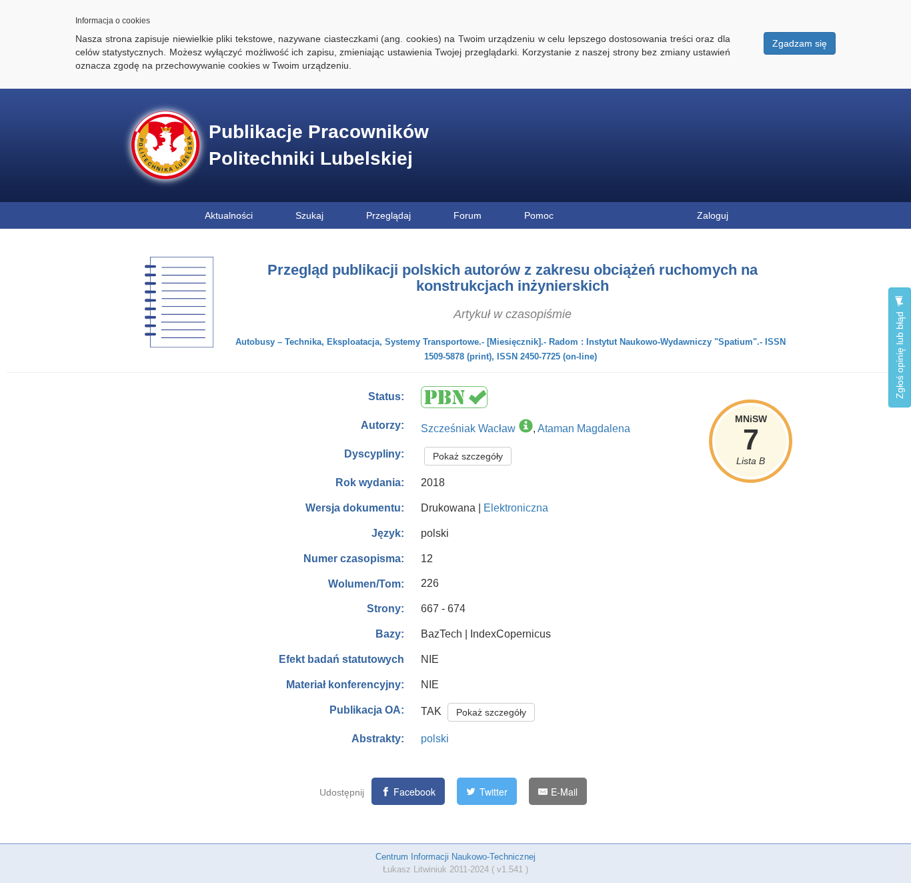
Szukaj (309, 215)
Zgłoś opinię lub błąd (899, 354)
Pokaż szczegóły (468, 456)
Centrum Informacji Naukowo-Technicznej (455, 857)
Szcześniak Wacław (468, 428)
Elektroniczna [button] (516, 508)
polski (435, 738)
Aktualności (229, 215)
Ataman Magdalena (584, 428)
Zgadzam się (799, 43)
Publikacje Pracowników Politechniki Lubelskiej (319, 145)
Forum (467, 215)
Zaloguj (712, 215)
